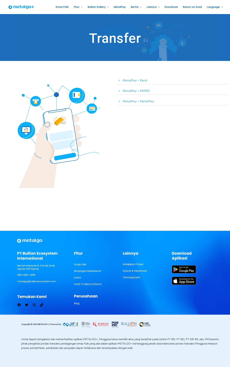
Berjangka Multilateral (87, 271)
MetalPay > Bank (135, 80)
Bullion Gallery (97, 7)
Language (213, 7)
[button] (172, 80)
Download (171, 7)
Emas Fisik (62, 7)
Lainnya (152, 7)
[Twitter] (26, 304)
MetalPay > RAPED (136, 91)
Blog (76, 303)
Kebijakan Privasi (133, 264)
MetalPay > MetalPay (138, 101)
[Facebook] (19, 304)
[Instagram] (34, 304)
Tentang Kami (131, 277)
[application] (81, 7)
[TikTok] (41, 304)
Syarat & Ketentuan (135, 271)
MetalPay (120, 7)
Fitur (76, 7)
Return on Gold (192, 7)
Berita (134, 7)
